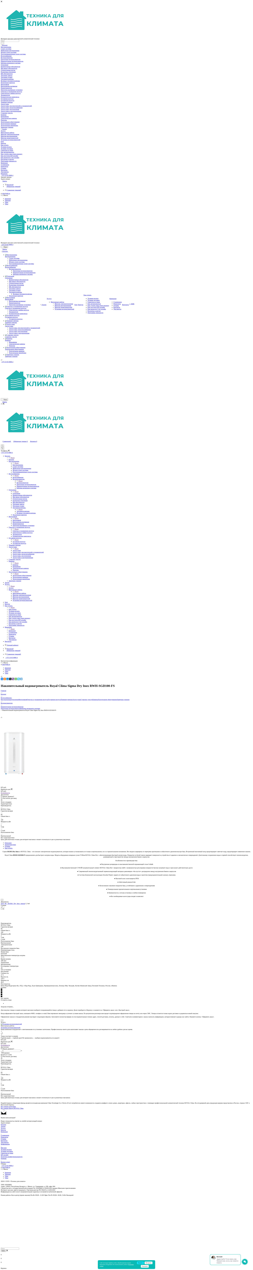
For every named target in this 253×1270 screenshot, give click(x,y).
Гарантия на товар (7, 1153)
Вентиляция (17, 520)
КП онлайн (4, 1155)
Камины (15, 565)
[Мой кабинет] (2, 443)
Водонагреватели (22, 483)
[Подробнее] (1, 1031)
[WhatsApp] (16, 679)
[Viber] (13, 679)
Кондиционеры (18, 465)
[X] (10, 679)
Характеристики (10, 844)
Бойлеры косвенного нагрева (30, 708)
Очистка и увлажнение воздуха (23, 531)
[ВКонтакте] (2, 679)
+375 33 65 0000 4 (7, 175)
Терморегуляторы (67, 699)
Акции (3, 1126)
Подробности (5, 793)
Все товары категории (8, 1106)
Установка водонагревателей (10, 1027)
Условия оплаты (6, 1149)
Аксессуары (17, 550)
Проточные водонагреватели (10, 708)
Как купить (12, 609)
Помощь (3, 1158)
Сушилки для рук (87, 699)
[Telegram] (21, 679)
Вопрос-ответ (5, 1162)
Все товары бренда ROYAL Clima (12, 1108)
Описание (8, 843)
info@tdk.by (6, 193)
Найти (3, 1251)
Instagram (8, 199)
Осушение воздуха (19, 541)
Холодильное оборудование (22, 575)
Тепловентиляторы (23, 511)
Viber (6, 202)
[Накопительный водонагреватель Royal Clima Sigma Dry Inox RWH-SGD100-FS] (14, 775)
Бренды (3, 1130)
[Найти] (2, 43)
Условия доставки (7, 1151)
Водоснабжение (18, 477)
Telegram (8, 200)
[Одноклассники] (5, 679)
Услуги (11, 588)
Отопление (16, 493)
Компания (12, 631)
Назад (13, 458)
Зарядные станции (123, 699)
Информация (5, 1144)
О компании (5, 1135)
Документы (5, 1142)
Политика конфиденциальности (11, 1157)
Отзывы (7, 846)
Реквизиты (4, 1137)
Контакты (4, 1141)
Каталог (11, 459)
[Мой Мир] (7, 679)
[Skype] (18, 679)
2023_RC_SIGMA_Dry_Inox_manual (13, 903)
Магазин (4, 1148)
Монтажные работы (19, 593)
